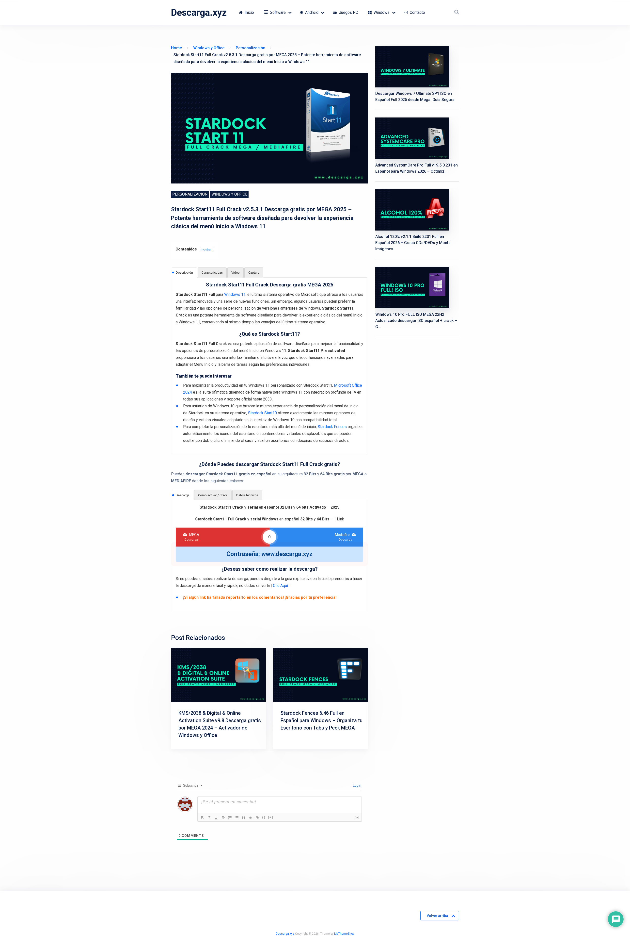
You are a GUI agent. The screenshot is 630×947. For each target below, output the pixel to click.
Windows (381, 12)
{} (264, 817)
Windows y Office (229, 194)
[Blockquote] (243, 818)
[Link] (257, 818)
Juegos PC (348, 12)
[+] (270, 817)
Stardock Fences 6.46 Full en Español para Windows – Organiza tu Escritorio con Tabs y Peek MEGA (321, 720)
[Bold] (202, 818)
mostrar (206, 249)
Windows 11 (235, 294)
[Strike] (223, 818)
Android (311, 12)
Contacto (417, 12)
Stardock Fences (332, 426)
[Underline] (216, 818)
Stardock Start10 (262, 413)
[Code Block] (250, 818)
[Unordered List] (236, 818)
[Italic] (209, 818)
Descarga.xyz (199, 12)
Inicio (249, 12)
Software (277, 12)
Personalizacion (189, 194)
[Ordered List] (229, 818)
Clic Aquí (280, 585)
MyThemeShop (344, 933)
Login (356, 785)
